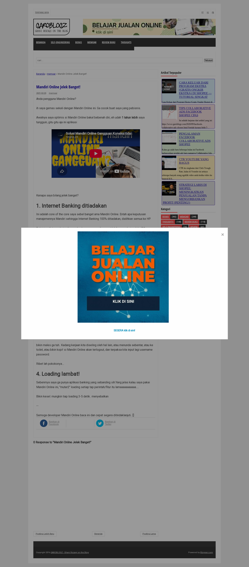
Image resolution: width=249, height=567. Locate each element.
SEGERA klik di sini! (124, 330)
